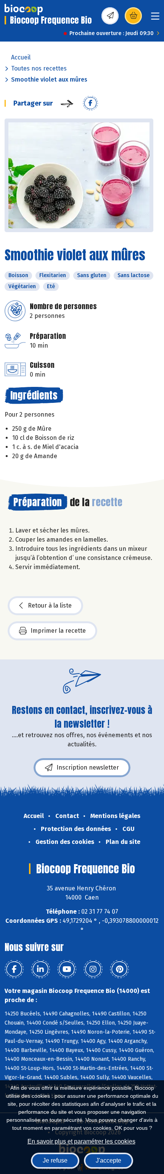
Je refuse (55, 1160)
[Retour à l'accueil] (24, 9)
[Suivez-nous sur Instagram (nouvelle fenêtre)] (93, 969)
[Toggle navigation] (155, 18)
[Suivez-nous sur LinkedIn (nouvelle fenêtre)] (40, 969)
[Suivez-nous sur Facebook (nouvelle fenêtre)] (14, 969)
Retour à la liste (50, 605)
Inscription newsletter (87, 767)
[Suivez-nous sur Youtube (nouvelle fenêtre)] (66, 969)
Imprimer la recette (58, 630)
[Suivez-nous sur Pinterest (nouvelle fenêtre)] (119, 969)
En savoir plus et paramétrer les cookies (81, 1141)
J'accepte (108, 1160)
